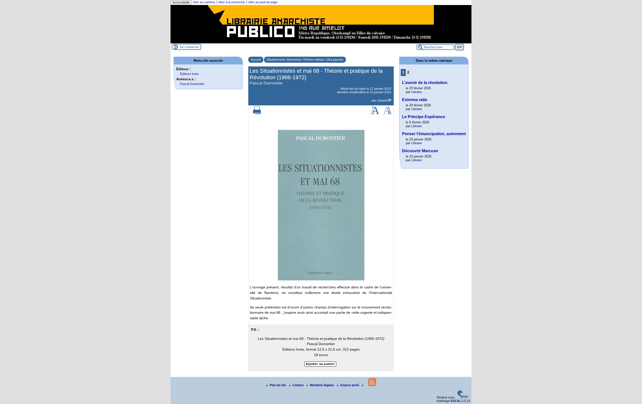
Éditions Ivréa (189, 74)
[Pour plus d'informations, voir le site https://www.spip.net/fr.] (462, 397)
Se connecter (189, 47)
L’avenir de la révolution (424, 82)
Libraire (382, 100)
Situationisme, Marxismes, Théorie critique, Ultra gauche (305, 59)
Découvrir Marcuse (420, 151)
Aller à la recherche (231, 2)
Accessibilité (181, 2)
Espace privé (350, 385)
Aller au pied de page (263, 2)
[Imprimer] (257, 113)
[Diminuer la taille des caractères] (387, 113)
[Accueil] (321, 41)
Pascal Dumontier (192, 84)
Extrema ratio (414, 100)
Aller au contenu (204, 2)
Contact (298, 385)
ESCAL (456, 401)
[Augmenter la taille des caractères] (374, 113)
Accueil (256, 59)
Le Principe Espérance (423, 117)
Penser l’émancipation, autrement (434, 134)
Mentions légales (322, 385)
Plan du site (278, 385)
